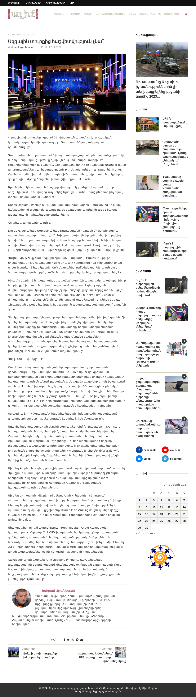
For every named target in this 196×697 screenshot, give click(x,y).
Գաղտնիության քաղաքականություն (98, 691)
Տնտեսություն (150, 13)
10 (153, 507)
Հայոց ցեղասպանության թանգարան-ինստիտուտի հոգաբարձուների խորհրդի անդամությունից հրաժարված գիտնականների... (148, 393)
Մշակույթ (171, 13)
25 (161, 521)
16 (146, 514)
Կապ (72, 3)
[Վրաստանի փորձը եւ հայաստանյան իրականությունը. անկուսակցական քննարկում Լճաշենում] (147, 147)
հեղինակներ (33, 3)
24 (153, 521)
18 (161, 514)
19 (169, 514)
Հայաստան (15, 34)
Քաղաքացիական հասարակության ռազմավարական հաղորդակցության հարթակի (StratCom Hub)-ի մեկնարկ (148, 354)
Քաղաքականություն (110, 13)
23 (146, 521)
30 (146, 528)
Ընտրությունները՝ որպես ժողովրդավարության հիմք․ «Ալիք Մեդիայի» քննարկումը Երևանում (175, 219)
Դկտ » (150, 533)
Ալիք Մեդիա (149, 688)
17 (153, 514)
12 (169, 507)
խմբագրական (147, 35)
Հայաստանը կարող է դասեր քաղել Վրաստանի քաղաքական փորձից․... (174, 186)
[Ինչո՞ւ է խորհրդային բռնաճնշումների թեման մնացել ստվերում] (147, 249)
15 (139, 514)
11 (161, 507)
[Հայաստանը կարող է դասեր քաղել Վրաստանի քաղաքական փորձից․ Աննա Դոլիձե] (147, 182)
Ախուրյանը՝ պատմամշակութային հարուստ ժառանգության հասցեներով (148, 428)
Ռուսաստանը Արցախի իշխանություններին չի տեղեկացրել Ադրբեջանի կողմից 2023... (158, 89)
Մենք (132, 13)
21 (184, 514)
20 (176, 514)
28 (184, 521)
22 (139, 521)
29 (139, 528)
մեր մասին (14, 3)
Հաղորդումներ (81, 13)
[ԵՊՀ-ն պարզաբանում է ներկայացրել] (147, 124)
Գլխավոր (60, 13)
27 (176, 521)
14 (184, 507)
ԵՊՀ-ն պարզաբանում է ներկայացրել (175, 122)
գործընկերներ (55, 3)
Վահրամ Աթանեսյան (21, 47)
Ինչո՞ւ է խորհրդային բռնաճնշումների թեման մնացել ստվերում (175, 251)
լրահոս (141, 109)
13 (176, 507)
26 (169, 521)
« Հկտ (140, 533)
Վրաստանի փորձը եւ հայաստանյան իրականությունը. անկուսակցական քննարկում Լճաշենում (175, 153)
